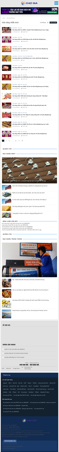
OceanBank (36, 386)
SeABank (5, 392)
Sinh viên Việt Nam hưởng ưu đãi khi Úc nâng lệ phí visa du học (29, 186)
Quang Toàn (25, 31)
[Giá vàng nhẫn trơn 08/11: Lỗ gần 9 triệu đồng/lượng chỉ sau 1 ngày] (6, 30)
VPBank (37, 392)
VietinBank (31, 392)
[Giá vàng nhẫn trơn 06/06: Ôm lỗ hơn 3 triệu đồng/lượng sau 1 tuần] (6, 124)
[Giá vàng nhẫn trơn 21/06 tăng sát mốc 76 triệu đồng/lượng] (6, 77)
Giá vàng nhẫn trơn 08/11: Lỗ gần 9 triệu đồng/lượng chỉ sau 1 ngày (30, 30)
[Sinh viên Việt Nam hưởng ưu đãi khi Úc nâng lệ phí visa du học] (6, 187)
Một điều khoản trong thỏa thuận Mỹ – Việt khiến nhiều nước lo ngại (24, 229)
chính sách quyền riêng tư (37, 432)
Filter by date (53, 22)
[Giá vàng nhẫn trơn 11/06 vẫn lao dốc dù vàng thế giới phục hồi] (6, 106)
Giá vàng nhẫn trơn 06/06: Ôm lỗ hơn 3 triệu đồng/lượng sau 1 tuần (30, 124)
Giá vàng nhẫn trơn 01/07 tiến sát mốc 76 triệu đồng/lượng (28, 67)
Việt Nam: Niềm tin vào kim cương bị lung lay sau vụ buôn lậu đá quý (25, 181)
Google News (16, 368)
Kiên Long (5, 386)
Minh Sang (24, 69)
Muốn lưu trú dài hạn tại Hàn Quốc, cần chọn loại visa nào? (28, 192)
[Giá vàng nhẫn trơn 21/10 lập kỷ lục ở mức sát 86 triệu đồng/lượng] (6, 58)
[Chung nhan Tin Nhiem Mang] (27, 368)
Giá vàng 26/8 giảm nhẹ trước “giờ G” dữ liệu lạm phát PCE (28, 206)
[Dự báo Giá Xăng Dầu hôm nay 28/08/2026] (29, 260)
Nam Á (30, 386)
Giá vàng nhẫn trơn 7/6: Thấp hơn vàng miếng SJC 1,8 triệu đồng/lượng (31, 114)
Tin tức (20, 27)
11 (15, 140)
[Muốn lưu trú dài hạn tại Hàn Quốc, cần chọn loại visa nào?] (6, 194)
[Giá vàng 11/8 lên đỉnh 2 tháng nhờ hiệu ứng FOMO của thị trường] (6, 303)
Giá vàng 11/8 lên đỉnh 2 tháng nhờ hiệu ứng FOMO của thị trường (30, 300)
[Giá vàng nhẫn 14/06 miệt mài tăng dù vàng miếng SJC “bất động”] (6, 96)
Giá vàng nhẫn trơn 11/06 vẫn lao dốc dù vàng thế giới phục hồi (29, 105)
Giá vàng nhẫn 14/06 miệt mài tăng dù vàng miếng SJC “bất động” (30, 96)
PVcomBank (13, 389)
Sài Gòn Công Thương (41, 389)
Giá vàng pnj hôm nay (39, 408)
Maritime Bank (24, 386)
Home (3, 18)
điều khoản (47, 432)
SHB (10, 392)
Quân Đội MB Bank (21, 389)
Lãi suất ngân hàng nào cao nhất (38, 395)
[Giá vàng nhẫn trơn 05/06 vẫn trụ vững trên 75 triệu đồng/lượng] (6, 134)
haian (23, 60)
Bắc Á (10, 383)
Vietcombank (24, 392)
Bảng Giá (8, 368)
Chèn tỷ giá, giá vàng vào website (14, 349)
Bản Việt (15, 383)
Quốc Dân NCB (31, 389)
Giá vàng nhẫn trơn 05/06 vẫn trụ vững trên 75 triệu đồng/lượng (29, 133)
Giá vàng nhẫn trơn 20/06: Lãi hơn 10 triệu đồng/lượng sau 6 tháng (30, 86)
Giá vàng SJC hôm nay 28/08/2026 (11, 411)
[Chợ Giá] (29, 3)
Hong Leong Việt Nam (43, 383)
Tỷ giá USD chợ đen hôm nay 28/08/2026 (19, 223)
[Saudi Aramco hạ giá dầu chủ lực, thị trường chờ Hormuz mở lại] (6, 314)
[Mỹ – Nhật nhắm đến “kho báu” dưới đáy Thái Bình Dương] (6, 283)
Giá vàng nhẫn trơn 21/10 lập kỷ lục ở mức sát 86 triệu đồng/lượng (30, 58)
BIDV (25, 383)
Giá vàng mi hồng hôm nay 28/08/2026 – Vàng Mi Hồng (15, 405)
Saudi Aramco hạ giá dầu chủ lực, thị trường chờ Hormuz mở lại (30, 310)
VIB (19, 392)
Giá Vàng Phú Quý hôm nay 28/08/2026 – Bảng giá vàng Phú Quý (18, 408)
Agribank (5, 383)
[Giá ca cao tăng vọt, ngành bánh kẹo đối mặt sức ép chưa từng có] (6, 293)
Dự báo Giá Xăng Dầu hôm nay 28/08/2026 (17, 274)
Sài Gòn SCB (51, 389)
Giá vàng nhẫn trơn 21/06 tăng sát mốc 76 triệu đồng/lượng (28, 77)
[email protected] (16, 429)
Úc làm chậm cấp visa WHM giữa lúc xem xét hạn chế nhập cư (29, 199)
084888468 (6, 429)
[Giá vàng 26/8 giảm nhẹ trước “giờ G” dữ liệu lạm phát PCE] (6, 208)
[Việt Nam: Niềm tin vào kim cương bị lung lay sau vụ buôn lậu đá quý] (29, 170)
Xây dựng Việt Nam (7, 395)
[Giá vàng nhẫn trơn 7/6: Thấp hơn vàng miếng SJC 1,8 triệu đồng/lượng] (6, 115)
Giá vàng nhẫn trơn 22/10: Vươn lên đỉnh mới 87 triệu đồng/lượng (30, 48)
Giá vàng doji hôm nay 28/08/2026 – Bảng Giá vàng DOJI (43, 402)
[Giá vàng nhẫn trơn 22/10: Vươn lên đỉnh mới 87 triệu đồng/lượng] (6, 49)
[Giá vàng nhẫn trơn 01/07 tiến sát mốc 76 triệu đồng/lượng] (6, 68)
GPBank (35, 383)
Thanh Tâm (24, 79)
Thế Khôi (24, 88)
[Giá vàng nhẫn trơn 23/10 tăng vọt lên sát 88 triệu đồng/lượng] (6, 40)
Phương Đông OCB (44, 386)
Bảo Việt (20, 383)
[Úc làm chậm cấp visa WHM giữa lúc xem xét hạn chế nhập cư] (6, 201)
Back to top (7, 375)
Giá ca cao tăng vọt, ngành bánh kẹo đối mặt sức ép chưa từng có (30, 290)
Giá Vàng (14, 27)
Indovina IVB (52, 383)
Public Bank (5, 389)
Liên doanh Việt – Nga (14, 386)
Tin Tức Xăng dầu (27, 56)
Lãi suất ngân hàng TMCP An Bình (21, 395)
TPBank (14, 392)
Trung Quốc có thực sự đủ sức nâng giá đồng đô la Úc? (27, 213)
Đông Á (29, 383)
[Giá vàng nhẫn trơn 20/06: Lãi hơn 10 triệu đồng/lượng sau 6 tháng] (6, 87)
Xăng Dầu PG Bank (44, 392)
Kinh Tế (20, 75)
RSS (3, 368)
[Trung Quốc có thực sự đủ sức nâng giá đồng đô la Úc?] (6, 215)
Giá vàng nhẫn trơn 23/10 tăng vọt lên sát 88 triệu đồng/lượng (28, 39)
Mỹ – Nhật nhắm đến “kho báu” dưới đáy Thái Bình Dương (28, 279)
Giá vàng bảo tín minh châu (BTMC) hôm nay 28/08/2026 (16, 402)
